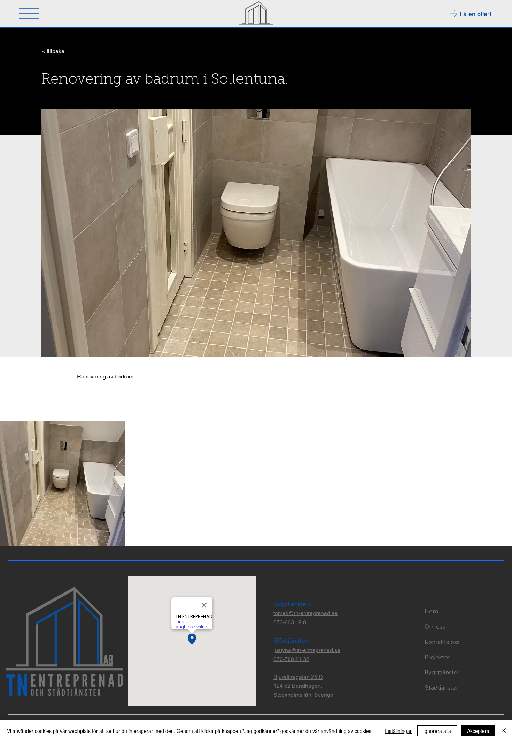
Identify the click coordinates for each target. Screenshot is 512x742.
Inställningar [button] (398, 730)
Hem (431, 611)
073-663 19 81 (291, 622)
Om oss (435, 626)
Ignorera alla (437, 730)
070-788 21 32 (291, 659)
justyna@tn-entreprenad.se (306, 650)
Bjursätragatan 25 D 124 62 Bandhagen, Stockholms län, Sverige (303, 686)
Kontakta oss (442, 641)
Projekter (437, 657)
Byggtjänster (442, 672)
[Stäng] (503, 730)
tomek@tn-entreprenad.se (305, 613)
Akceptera (478, 730)
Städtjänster (441, 687)
